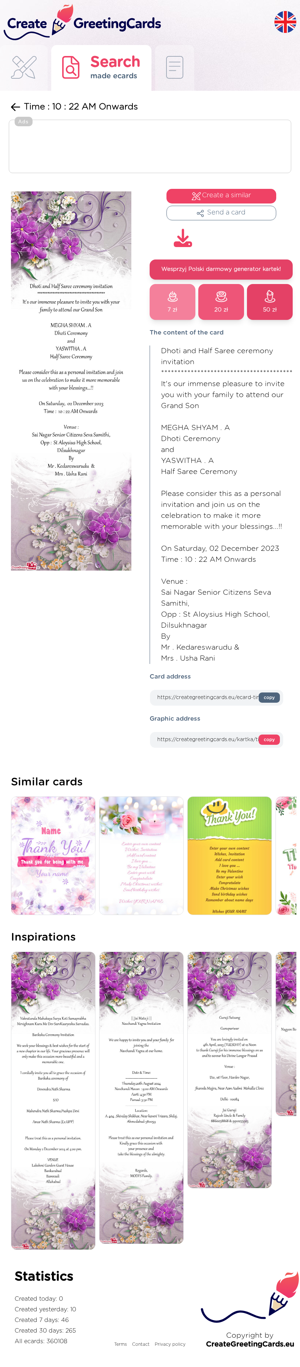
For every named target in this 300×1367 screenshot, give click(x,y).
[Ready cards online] (174, 68)
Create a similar (226, 195)
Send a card (226, 212)
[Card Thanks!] (231, 856)
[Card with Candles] (143, 856)
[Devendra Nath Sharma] (55, 1101)
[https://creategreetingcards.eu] (137, 22)
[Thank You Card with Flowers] (55, 856)
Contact (141, 1344)
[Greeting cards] (24, 68)
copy (269, 697)
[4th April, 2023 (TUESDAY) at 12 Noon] (231, 1070)
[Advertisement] (150, 147)
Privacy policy (170, 1344)
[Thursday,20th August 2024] (143, 1098)
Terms (120, 1344)
